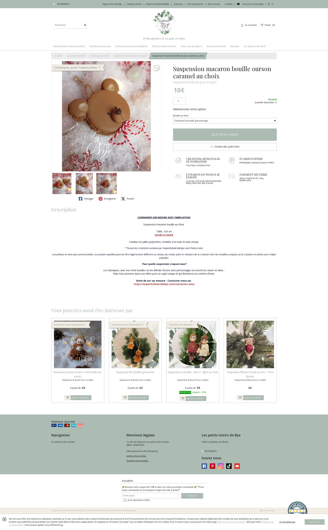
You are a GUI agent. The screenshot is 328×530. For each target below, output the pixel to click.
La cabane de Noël (76, 55)
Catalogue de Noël (100, 55)
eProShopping (129, 510)
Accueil (58, 55)
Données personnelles (137, 460)
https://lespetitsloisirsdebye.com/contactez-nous (164, 284)
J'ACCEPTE (314, 521)
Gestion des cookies (136, 455)
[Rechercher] (85, 25)
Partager (88, 198)
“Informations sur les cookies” (231, 521)
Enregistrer (109, 198)
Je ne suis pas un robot (139, 500)
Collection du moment (64, 441)
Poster (130, 198)
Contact (228, 4)
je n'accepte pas (287, 521)
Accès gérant (268, 510)
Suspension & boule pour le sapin (130, 55)
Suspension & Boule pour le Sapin (195, 82)
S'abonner (192, 495)
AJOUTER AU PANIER (224, 135)
